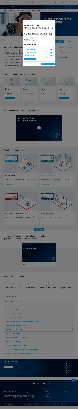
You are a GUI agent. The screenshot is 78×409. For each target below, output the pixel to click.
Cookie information (28, 39)
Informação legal (27, 41)
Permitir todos (44, 63)
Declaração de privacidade (29, 40)
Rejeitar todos (52, 63)
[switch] (51, 49)
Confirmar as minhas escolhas (30, 58)
